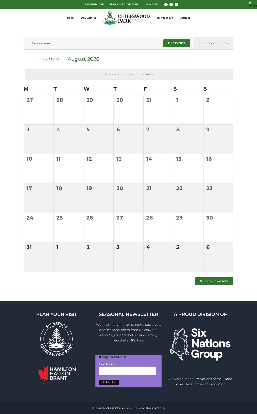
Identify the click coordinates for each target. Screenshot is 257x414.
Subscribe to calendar (214, 281)
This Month (51, 59)
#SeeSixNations (94, 4)
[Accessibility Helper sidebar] (253, 4)
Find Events (176, 43)
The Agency (149, 407)
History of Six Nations (124, 4)
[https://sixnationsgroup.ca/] (200, 325)
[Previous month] (26, 59)
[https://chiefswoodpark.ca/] (124, 18)
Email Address (108, 364)
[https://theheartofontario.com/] (57, 368)
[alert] (129, 74)
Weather (152, 4)
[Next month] (32, 59)
